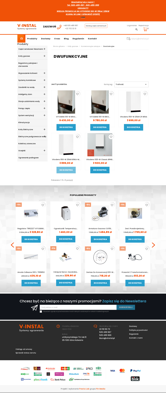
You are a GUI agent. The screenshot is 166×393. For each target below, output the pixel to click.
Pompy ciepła (24, 108)
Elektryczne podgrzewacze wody (32, 136)
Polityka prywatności (138, 330)
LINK (83, 17)
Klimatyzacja (24, 122)
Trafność (131, 84)
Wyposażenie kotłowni (27, 73)
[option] (31, 245)
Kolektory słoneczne (27, 143)
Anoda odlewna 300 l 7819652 (31, 272)
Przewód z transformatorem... (135, 272)
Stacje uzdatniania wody (29, 101)
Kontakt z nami (135, 338)
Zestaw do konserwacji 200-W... (100, 272)
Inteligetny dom (25, 94)
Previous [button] (12, 245)
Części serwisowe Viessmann (30, 49)
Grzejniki (21, 151)
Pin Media (100, 389)
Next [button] (153, 245)
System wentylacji (26, 115)
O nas (57, 38)
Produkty (32, 38)
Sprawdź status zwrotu (26, 353)
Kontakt (92, 38)
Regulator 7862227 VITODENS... (31, 228)
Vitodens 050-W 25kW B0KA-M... (66, 159)
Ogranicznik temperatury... (66, 228)
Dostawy (45, 38)
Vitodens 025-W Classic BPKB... (99, 159)
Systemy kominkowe (27, 80)
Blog (66, 38)
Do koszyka (66, 127)
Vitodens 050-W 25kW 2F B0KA (133, 117)
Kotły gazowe (24, 56)
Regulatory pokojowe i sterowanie (27, 64)
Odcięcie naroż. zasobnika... (65, 272)
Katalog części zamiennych (96, 26)
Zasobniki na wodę (26, 87)
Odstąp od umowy (24, 349)
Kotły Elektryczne (25, 129)
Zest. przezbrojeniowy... (135, 228)
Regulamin (78, 38)
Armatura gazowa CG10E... (100, 228)
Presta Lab (84, 389)
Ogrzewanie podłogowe (28, 158)
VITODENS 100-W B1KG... (66, 117)
